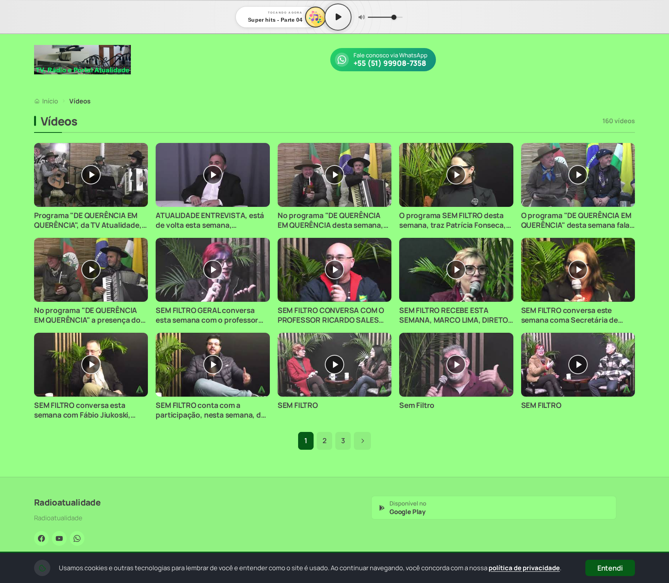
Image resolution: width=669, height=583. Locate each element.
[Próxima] (362, 441)
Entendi (610, 568)
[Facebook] (41, 538)
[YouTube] (59, 538)
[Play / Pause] (338, 17)
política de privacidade (524, 567)
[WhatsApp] (77, 538)
